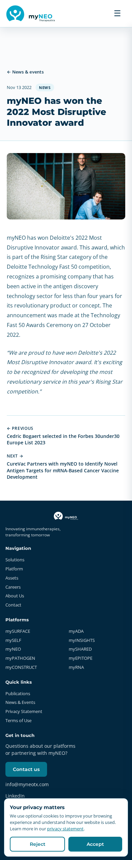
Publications (17, 693)
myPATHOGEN (20, 658)
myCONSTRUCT (21, 667)
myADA (76, 631)
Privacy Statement (23, 711)
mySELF (13, 640)
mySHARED (80, 649)
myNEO (13, 649)
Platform (14, 569)
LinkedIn (15, 796)
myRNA (76, 667)
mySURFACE (17, 631)
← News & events (25, 72)
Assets (11, 578)
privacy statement (65, 829)
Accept (95, 844)
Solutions (14, 560)
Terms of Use (18, 720)
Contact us (26, 769)
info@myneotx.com (27, 784)
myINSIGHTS (82, 640)
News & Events (20, 702)
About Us (14, 596)
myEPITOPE (80, 658)
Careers (13, 587)
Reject (37, 844)
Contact (13, 605)
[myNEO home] (32, 13)
